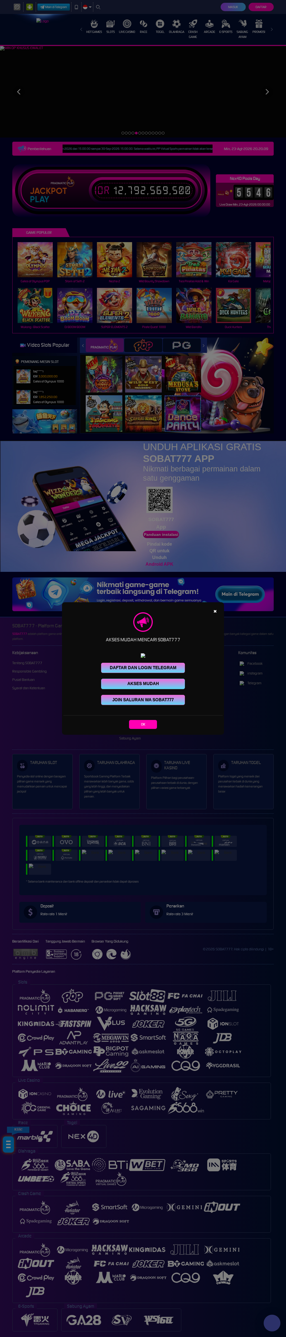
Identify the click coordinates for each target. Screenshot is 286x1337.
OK (143, 724)
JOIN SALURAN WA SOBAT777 (143, 699)
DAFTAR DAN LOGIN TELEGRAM (143, 667)
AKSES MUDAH (143, 683)
